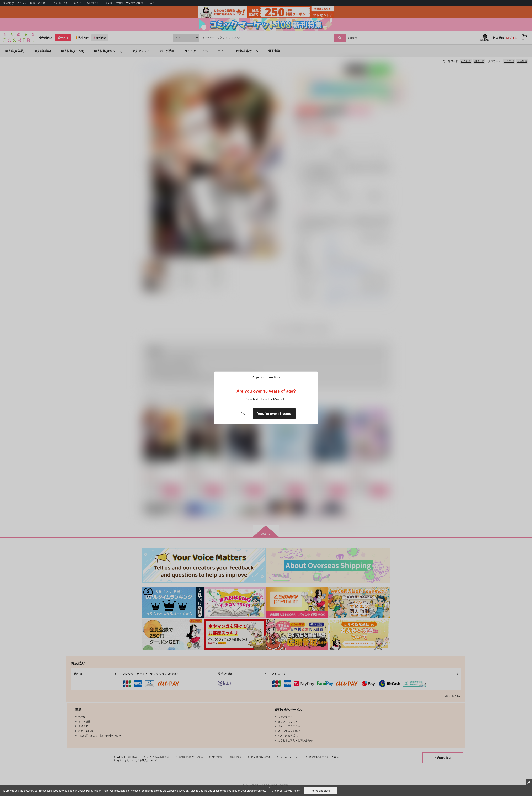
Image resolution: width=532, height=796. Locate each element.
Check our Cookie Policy (286, 790)
